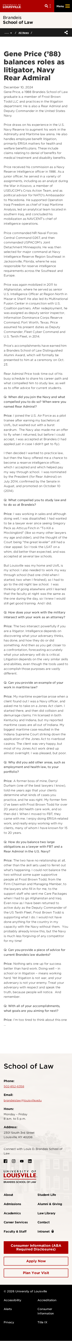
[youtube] (22, 1161)
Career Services (16, 1222)
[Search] (48, 6)
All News (23, 32)
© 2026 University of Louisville (25, 1291)
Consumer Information (45, 1311)
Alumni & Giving (49, 1204)
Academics (12, 1213)
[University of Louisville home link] (12, 6)
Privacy (9, 1322)
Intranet (43, 1231)
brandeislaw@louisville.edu (23, 1100)
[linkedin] (30, 1161)
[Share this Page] (65, 32)
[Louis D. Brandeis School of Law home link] (20, 1176)
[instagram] (14, 1161)
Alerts (8, 1309)
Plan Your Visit (36, 1273)
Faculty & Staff (15, 1231)
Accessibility (12, 1300)
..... (7, 32)
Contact (43, 1222)
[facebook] (5, 1161)
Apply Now (36, 1261)
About (8, 1195)
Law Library (46, 1213)
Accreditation (46, 1300)
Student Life (46, 1195)
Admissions (12, 1204)
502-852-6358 (14, 1086)
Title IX (42, 1322)
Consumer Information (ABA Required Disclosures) (36, 1247)
